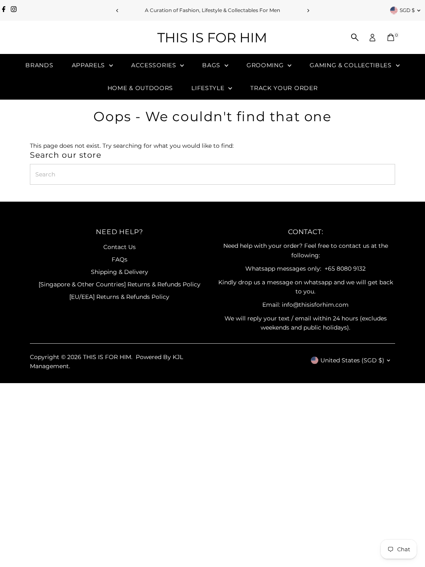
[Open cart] (390, 37)
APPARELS (89, 65)
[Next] (307, 10)
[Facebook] (3, 10)
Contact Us (119, 247)
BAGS (212, 65)
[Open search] (355, 37)
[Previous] (117, 10)
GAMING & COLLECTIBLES (351, 65)
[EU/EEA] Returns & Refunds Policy (119, 297)
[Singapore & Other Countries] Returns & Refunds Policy (119, 284)
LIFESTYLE (208, 88)
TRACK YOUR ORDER (284, 88)
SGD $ (407, 10)
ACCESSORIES (154, 65)
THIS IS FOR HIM (212, 37)
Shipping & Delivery (119, 272)
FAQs (119, 259)
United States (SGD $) (352, 360)
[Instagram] (14, 10)
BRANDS (39, 65)
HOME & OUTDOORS (140, 88)
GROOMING (266, 65)
